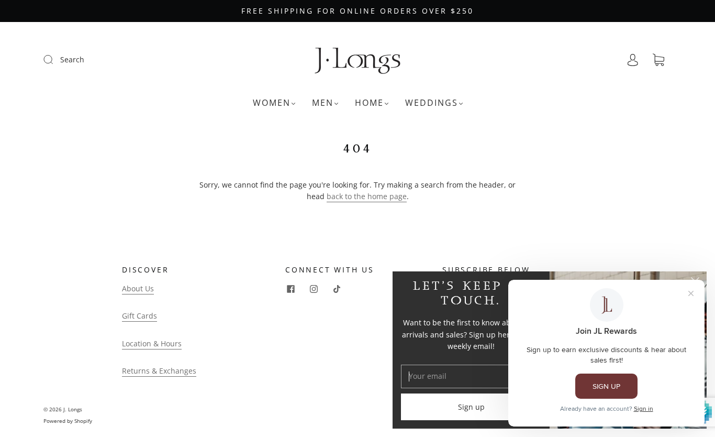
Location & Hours (152, 343)
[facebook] (290, 289)
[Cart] (658, 60)
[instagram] (313, 289)
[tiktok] (336, 289)
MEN (322, 102)
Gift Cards (139, 316)
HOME (369, 102)
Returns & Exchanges (159, 371)
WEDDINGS (431, 102)
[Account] (632, 60)
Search (72, 59)
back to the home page (367, 196)
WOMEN (272, 102)
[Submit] (54, 59)
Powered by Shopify (67, 420)
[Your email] (471, 376)
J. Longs (72, 409)
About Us (138, 288)
